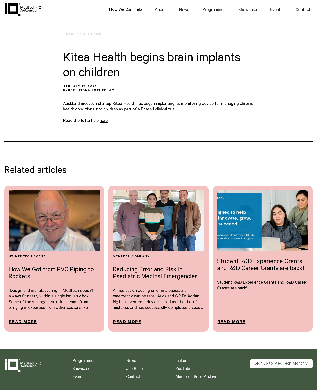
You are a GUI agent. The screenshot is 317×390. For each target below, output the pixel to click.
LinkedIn (183, 361)
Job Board (135, 369)
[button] (125, 10)
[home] (22, 9)
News (184, 10)
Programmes (213, 10)
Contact (303, 10)
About (160, 10)
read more (23, 322)
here (104, 121)
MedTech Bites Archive (196, 377)
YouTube (183, 369)
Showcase (247, 10)
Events (276, 10)
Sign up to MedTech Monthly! (281, 364)
